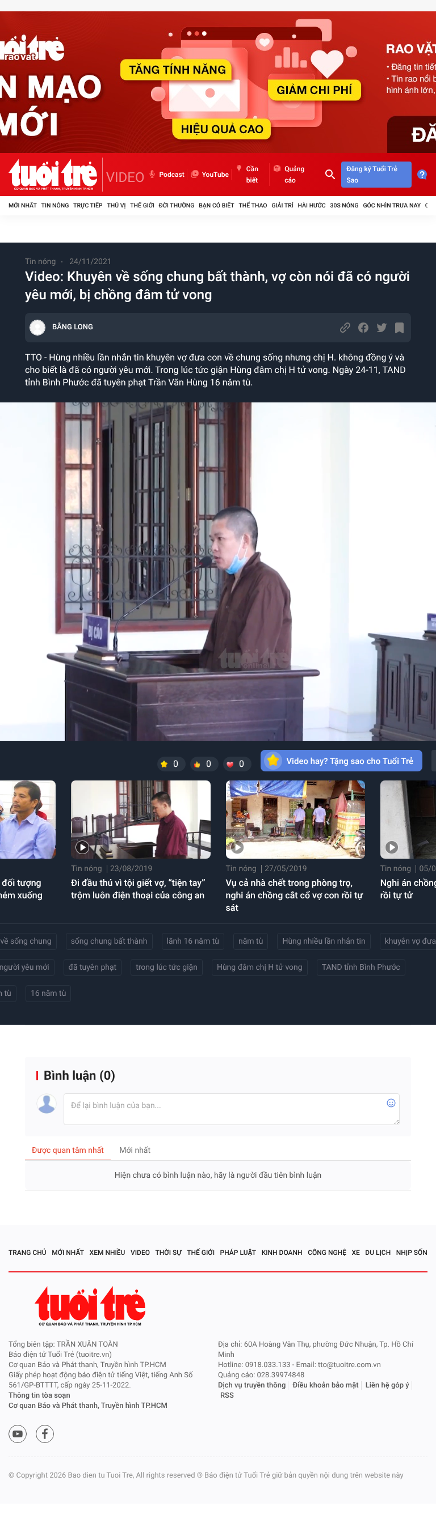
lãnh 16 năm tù (193, 941)
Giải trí (282, 205)
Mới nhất (23, 205)
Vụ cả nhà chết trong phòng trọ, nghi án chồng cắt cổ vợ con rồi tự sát (294, 895)
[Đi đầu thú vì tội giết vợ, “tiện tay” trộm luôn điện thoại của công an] (140, 819)
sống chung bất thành (109, 941)
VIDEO (125, 177)
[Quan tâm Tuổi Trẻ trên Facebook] (45, 1434)
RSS (227, 1395)
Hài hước (312, 205)
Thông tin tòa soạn (39, 1395)
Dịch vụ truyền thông (252, 1385)
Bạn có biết (216, 205)
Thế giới (142, 205)
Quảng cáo (294, 174)
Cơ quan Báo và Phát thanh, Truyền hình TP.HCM (88, 1406)
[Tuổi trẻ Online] (91, 1306)
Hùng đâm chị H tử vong (260, 967)
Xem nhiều (107, 1253)
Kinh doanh (282, 1253)
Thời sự (169, 1253)
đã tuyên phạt (93, 967)
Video (140, 1253)
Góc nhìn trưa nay (392, 205)
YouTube (215, 175)
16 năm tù (48, 993)
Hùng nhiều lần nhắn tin (323, 941)
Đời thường (177, 205)
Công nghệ (327, 1253)
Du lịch (378, 1253)
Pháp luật (238, 1253)
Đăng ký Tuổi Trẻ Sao (372, 174)
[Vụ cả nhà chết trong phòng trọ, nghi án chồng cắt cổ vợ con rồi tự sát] (295, 819)
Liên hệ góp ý (387, 1385)
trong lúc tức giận (167, 967)
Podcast (172, 175)
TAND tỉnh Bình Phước (361, 967)
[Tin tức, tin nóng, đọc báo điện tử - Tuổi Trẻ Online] (56, 175)
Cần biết (252, 174)
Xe (355, 1253)
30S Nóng (344, 205)
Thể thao (252, 205)
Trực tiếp (87, 205)
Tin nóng (55, 205)
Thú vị (116, 205)
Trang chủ (28, 1253)
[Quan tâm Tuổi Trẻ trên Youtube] (18, 1434)
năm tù (250, 941)
